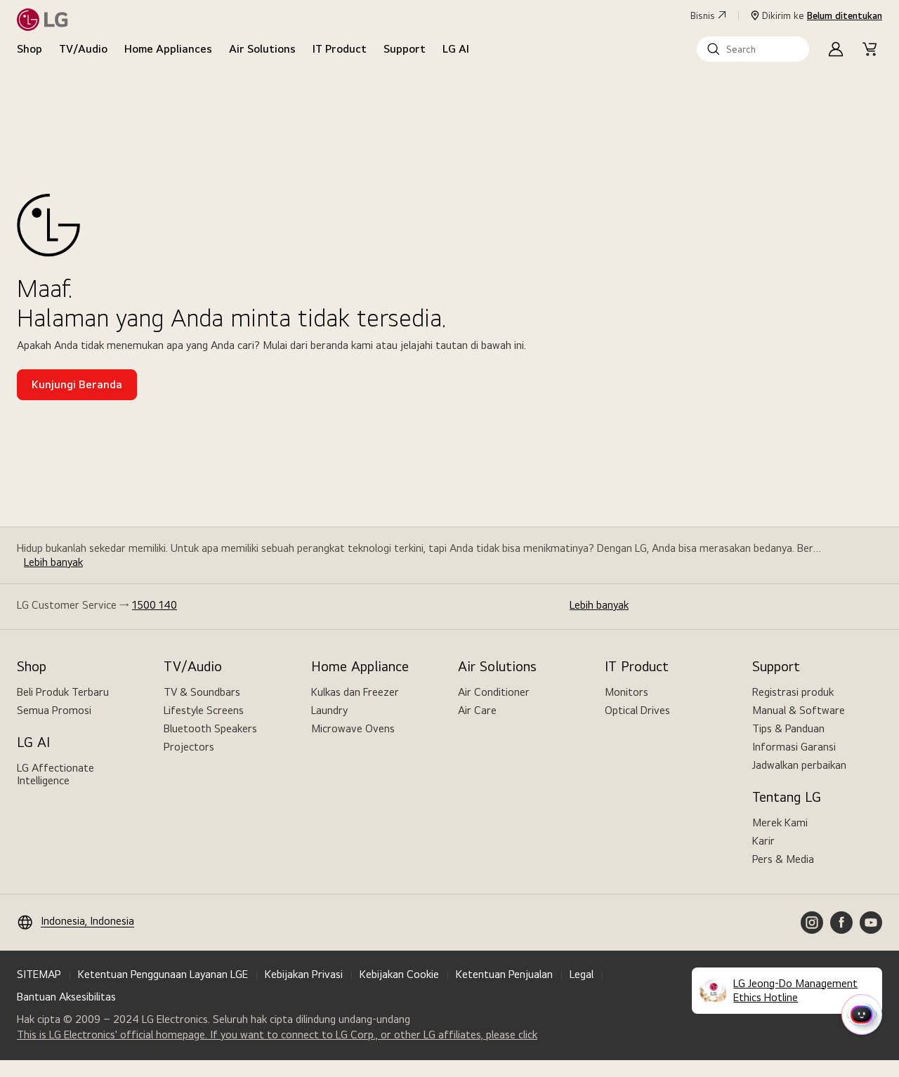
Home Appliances (168, 48)
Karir (763, 840)
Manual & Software (798, 710)
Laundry (329, 710)
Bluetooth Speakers (210, 728)
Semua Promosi (54, 710)
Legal (581, 974)
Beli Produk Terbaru (63, 692)
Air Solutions (262, 48)
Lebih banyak (53, 562)
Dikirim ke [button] (822, 15)
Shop (29, 48)
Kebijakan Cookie (399, 974)
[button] (753, 49)
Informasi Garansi (794, 746)
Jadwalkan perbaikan (799, 765)
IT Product (340, 48)
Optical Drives (637, 710)
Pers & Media (783, 859)
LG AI (455, 48)
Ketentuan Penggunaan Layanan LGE (163, 974)
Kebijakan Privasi (304, 974)
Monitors (626, 692)
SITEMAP (39, 974)
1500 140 (154, 605)
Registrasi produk (793, 692)
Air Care (477, 710)
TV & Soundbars (202, 692)
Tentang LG (786, 796)
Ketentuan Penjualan (504, 974)
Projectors (189, 746)
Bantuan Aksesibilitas (66, 996)
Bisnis (702, 15)
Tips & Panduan (788, 728)
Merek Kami (780, 822)
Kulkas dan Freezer (355, 692)
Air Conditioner (494, 692)
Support (404, 48)
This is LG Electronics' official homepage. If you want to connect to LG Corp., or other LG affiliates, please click (277, 1035)
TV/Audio (83, 48)
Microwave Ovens (353, 728)
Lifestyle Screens (204, 710)
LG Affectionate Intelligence (55, 774)
